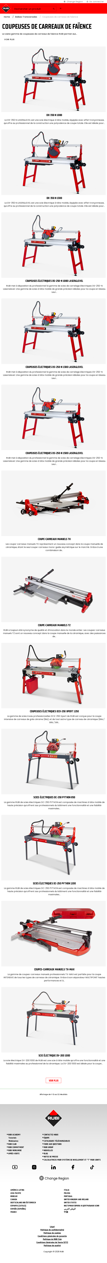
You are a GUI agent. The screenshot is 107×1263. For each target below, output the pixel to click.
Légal (52, 1227)
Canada (13, 1199)
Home (7, 16)
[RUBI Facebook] (72, 1168)
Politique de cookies (52, 1233)
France (13, 1212)
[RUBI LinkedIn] (53, 1168)
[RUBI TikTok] (92, 1168)
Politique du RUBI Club (52, 1239)
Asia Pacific (15, 1193)
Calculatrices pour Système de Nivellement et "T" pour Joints (72, 1160)
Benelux (13, 1196)
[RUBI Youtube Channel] (14, 1168)
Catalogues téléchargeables (57, 1141)
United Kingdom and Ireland (76, 1199)
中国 (66, 1212)
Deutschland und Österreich (23, 1202)
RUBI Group (48, 1147)
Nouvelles (48, 1150)
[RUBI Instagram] (34, 1168)
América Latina (17, 1190)
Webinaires (13, 1141)
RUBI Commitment (16, 1147)
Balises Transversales (26, 16)
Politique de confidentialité (52, 1230)
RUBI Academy (14, 1135)
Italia (66, 1190)
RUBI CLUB (12, 1144)
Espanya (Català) (18, 1206)
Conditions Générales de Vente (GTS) (52, 1242)
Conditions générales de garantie (52, 1236)
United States (70, 1202)
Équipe (46, 1138)
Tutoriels (12, 1138)
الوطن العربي (70, 1209)
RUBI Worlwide (15, 1150)
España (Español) (18, 1209)
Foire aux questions (53, 1144)
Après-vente (13, 1153)
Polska (67, 1193)
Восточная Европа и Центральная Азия (81, 1206)
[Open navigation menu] (60, 8)
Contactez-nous (51, 1135)
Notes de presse (51, 1157)
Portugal (68, 1196)
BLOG (46, 1153)
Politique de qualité (52, 1245)
